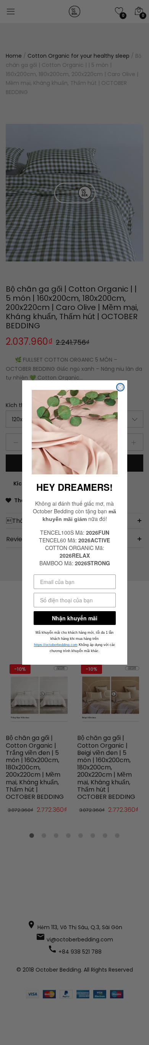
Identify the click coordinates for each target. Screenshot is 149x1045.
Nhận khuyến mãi (74, 618)
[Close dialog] (120, 387)
